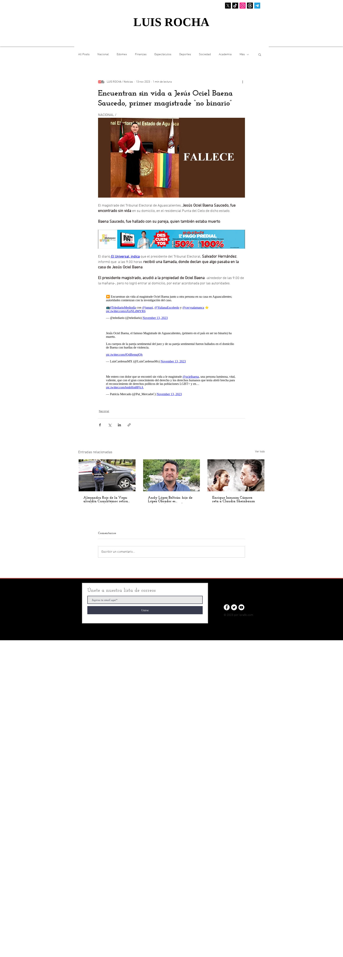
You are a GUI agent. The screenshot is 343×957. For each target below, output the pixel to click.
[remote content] (171, 307)
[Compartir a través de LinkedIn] (119, 425)
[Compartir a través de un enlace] (129, 425)
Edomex (122, 54)
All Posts (84, 54)
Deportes (185, 54)
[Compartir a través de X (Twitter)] (110, 425)
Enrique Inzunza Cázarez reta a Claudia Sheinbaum (233, 499)
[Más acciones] (242, 81)
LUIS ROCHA (171, 22)
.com (250, 615)
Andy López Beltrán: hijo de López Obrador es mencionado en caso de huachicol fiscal (170, 499)
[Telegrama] (257, 6)
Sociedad (205, 54)
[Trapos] (250, 6)
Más (242, 54)
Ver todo (260, 451)
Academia (225, 54)
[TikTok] (235, 6)
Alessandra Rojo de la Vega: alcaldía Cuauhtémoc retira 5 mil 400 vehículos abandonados (105, 499)
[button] (260, 54)
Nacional (103, 54)
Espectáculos (162, 54)
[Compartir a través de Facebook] (100, 425)
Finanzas (140, 54)
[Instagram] (243, 6)
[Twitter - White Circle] (234, 607)
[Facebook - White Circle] (227, 607)
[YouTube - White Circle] (241, 607)
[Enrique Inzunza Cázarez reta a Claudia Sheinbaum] (235, 475)
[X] (228, 6)
